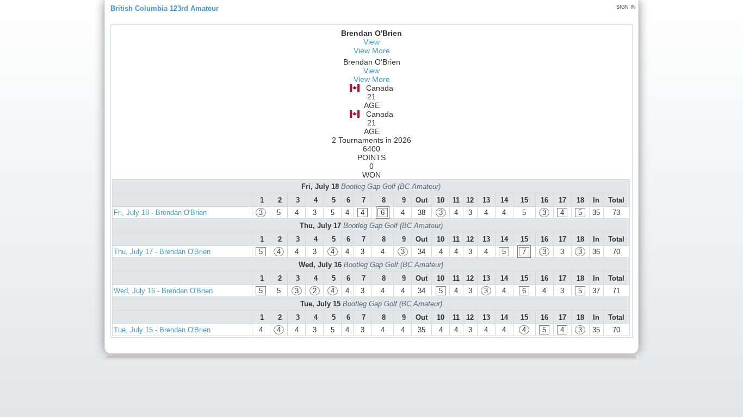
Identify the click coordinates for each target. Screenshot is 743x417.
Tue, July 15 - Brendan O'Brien (162, 330)
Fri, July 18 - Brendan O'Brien (160, 212)
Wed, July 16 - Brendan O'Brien (163, 291)
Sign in (626, 7)
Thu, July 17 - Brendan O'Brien (162, 252)
